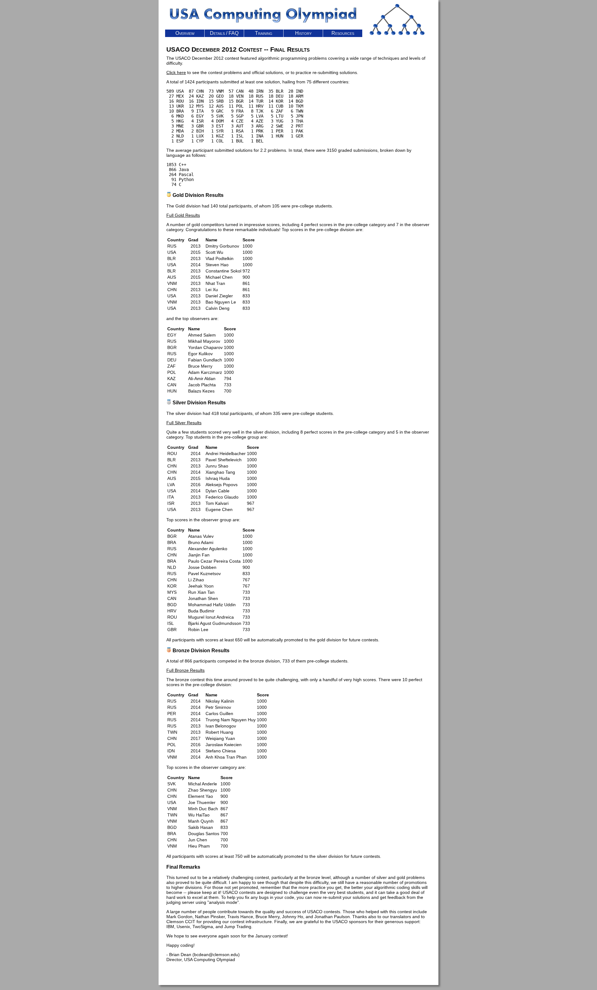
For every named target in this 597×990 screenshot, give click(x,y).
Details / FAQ (224, 33)
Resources (342, 33)
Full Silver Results (183, 422)
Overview (184, 33)
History (303, 33)
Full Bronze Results (185, 670)
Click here (176, 72)
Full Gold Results (183, 215)
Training (263, 33)
